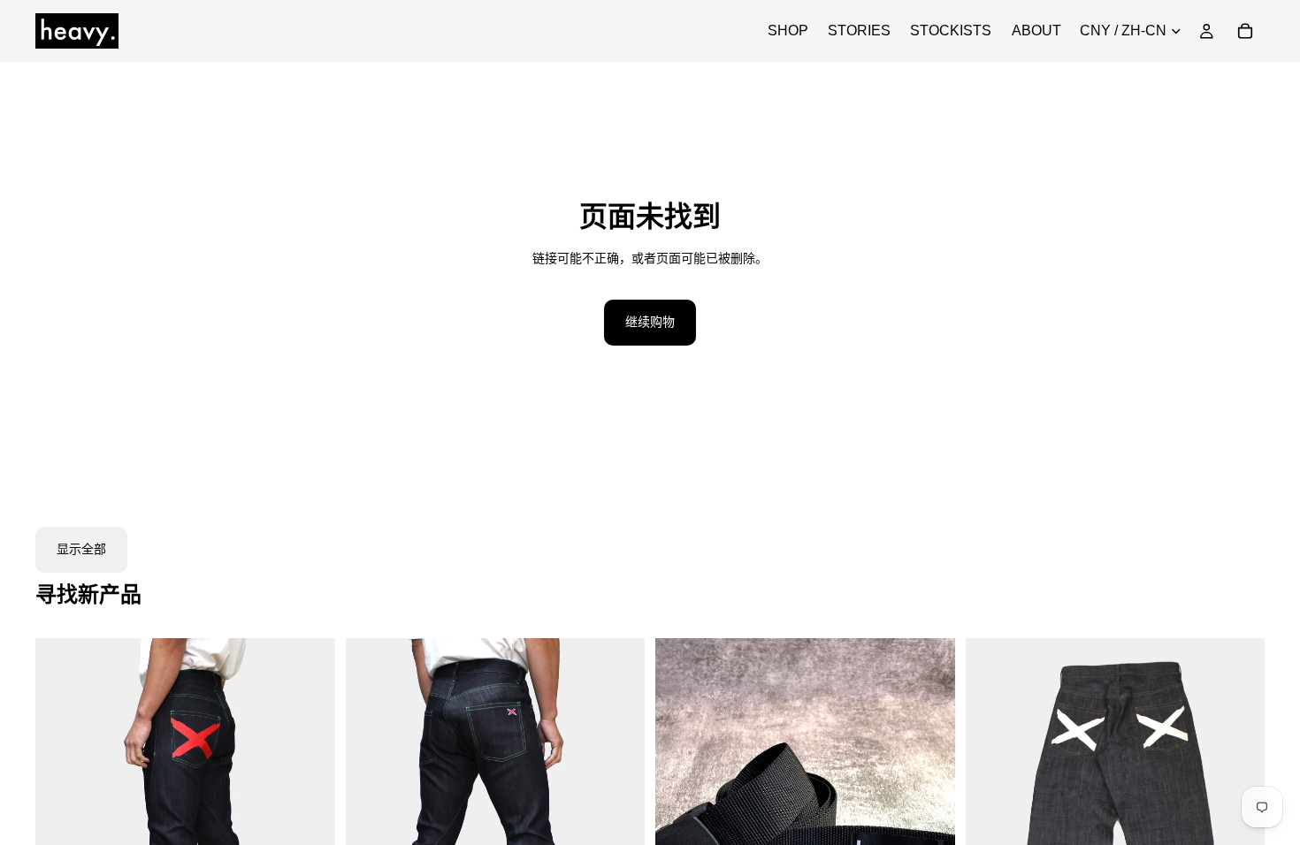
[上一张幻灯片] (61, 825)
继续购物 (650, 322)
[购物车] (1245, 30)
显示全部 (81, 549)
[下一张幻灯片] (308, 825)
